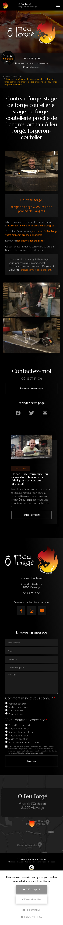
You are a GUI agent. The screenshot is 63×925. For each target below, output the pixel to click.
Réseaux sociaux (17, 703)
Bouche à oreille (16, 713)
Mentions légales (15, 862)
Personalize (33, 910)
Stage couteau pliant (18, 735)
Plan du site (30, 862)
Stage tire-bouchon (18, 738)
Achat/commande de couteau (23, 742)
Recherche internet (18, 706)
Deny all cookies (32, 899)
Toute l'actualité (31, 514)
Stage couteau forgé (18, 728)
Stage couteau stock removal (23, 731)
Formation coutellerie (19, 725)
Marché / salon (16, 710)
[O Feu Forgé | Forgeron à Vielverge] (5, 5)
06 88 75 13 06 (31, 58)
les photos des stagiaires (31, 240)
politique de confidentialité (33, 753)
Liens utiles (41, 862)
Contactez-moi (31, 67)
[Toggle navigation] (58, 5)
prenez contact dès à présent (36, 269)
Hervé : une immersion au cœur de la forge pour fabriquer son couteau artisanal (29, 479)
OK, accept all (32, 889)
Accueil (6, 76)
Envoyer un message (31, 388)
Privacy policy (33, 917)
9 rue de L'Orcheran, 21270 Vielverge (33, 63)
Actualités (17, 76)
